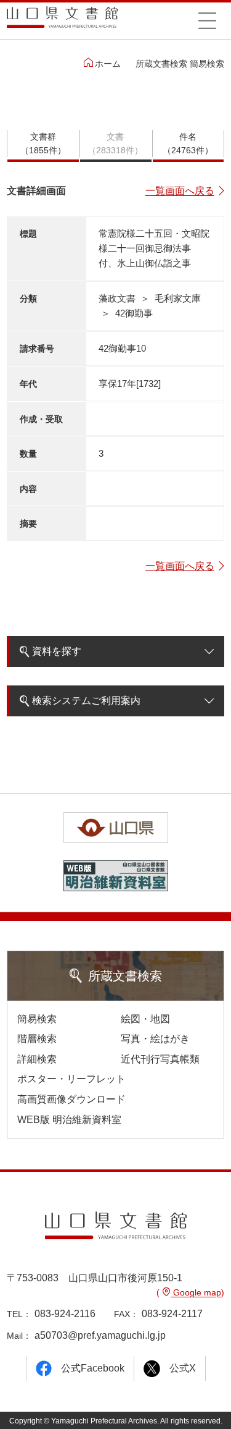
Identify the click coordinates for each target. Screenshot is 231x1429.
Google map (196, 1292)
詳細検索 (37, 1059)
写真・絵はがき (155, 1038)
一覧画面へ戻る (179, 190)
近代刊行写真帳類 (160, 1059)
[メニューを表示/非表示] (207, 20)
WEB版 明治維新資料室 (69, 1119)
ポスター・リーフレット (71, 1079)
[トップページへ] (62, 21)
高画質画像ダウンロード (71, 1099)
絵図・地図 (145, 1019)
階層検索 (37, 1038)
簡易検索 (37, 1019)
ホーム (108, 64)
